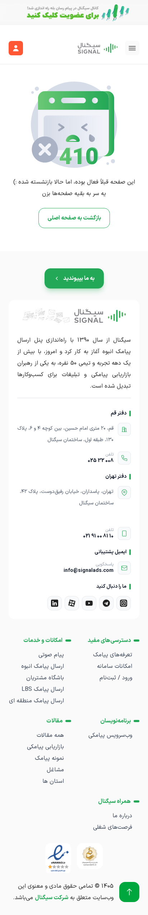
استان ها (53, 781)
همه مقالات (50, 735)
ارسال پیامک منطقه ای (36, 701)
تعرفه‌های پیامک (112, 655)
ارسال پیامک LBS (43, 689)
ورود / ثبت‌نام (116, 678)
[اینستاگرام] (123, 603)
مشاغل (55, 770)
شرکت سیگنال (51, 897)
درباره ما (122, 816)
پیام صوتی (51, 655)
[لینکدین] (54, 603)
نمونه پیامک (49, 758)
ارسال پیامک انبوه (42, 666)
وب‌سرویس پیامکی (110, 735)
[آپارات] (72, 603)
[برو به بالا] (129, 892)
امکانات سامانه (114, 666)
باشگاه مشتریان (45, 678)
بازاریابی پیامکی (45, 747)
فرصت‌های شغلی (112, 827)
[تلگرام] (106, 603)
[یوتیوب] (89, 603)
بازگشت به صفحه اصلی (74, 218)
